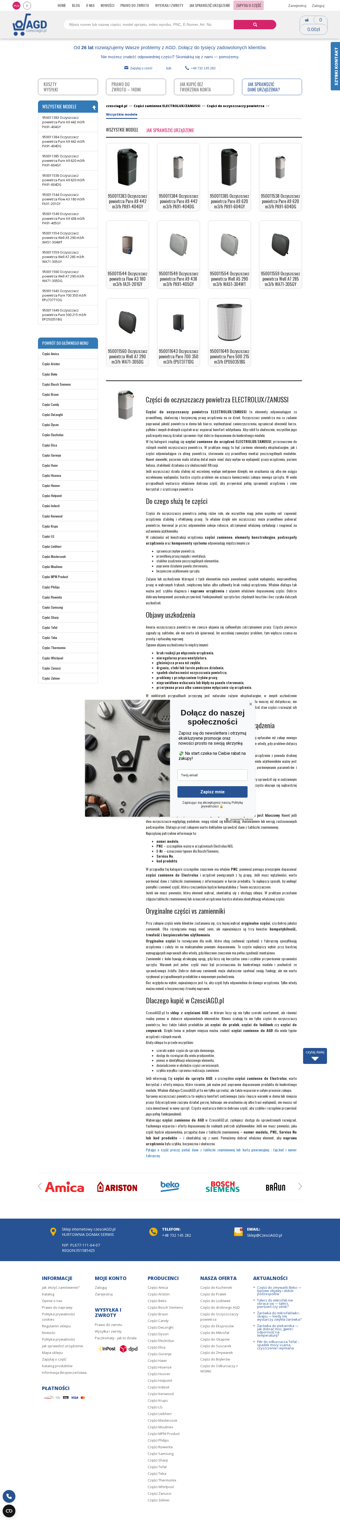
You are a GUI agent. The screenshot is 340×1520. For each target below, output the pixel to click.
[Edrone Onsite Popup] (170, 760)
